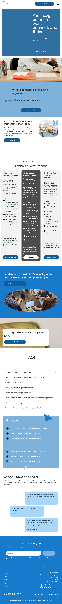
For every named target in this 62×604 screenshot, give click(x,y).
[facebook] (41, 586)
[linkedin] (49, 586)
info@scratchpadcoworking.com (48, 575)
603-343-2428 (53, 572)
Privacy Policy (39, 594)
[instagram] (45, 586)
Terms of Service (53, 594)
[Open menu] (58, 3)
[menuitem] (17, 566)
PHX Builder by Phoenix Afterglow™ (34, 600)
